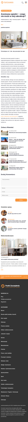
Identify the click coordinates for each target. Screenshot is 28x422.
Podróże (3, 349)
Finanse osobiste (5, 326)
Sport (2, 376)
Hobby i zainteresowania (7, 329)
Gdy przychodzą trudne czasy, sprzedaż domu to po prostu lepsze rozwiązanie (17, 221)
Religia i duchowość (6, 364)
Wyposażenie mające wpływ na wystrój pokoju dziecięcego (16, 168)
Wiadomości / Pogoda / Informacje (9, 392)
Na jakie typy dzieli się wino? (14, 213)
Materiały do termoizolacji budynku (18, 132)
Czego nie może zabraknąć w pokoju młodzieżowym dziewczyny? (18, 161)
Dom (2, 24)
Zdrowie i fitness (5, 396)
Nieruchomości (4, 345)
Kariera (3, 337)
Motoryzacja (4, 341)
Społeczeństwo (4, 372)
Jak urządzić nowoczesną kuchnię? (9, 259)
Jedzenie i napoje (5, 333)
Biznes (2, 310)
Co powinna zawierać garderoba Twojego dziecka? (17, 229)
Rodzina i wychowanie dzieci (8, 368)
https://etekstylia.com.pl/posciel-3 (9, 116)
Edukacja (3, 322)
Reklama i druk (4, 361)
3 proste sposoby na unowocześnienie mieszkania (16, 154)
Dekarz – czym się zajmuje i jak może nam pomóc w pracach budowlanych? (17, 141)
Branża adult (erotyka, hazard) (8, 314)
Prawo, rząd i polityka (6, 353)
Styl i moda (3, 380)
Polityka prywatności (6, 299)
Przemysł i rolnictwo (6, 357)
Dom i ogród (4, 318)
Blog (2, 296)
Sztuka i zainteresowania (7, 384)
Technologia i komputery (7, 388)
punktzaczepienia (5, 27)
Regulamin (3, 301)
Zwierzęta (3, 399)
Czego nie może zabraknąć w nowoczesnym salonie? (16, 147)
